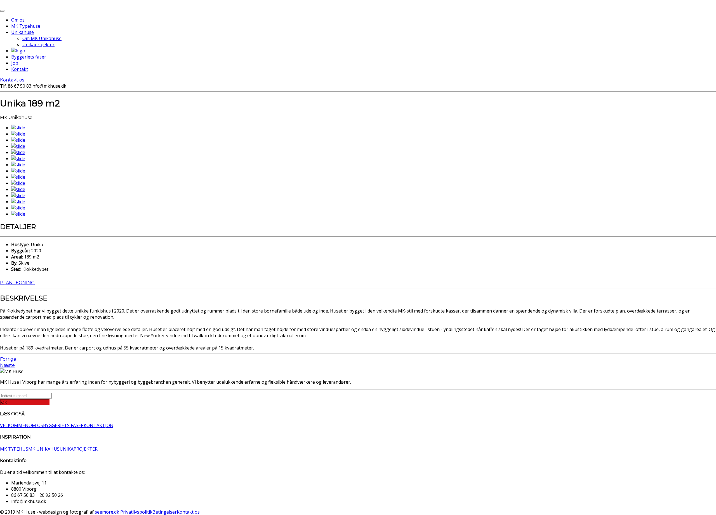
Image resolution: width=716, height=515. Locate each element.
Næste (7, 365)
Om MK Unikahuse (42, 38)
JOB (109, 425)
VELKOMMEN (14, 425)
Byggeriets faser (28, 57)
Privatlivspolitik (136, 512)
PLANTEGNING (17, 282)
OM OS (36, 425)
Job (14, 63)
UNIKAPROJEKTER (79, 449)
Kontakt (19, 69)
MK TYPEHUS (14, 449)
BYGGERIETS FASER (63, 425)
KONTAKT (94, 425)
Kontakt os (12, 80)
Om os (18, 20)
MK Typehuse (25, 26)
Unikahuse (22, 32)
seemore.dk (107, 512)
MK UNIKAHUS (44, 449)
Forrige (8, 359)
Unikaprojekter (38, 44)
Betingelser (164, 512)
